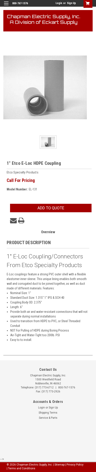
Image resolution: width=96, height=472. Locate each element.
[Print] (21, 220)
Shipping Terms (48, 412)
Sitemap (59, 464)
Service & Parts (48, 417)
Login (59, 3)
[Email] (13, 220)
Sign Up (71, 3)
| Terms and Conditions (21, 468)
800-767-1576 (66, 387)
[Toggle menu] (6, 6)
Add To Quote (51, 208)
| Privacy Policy (74, 464)
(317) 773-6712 (44, 387)
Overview (48, 232)
